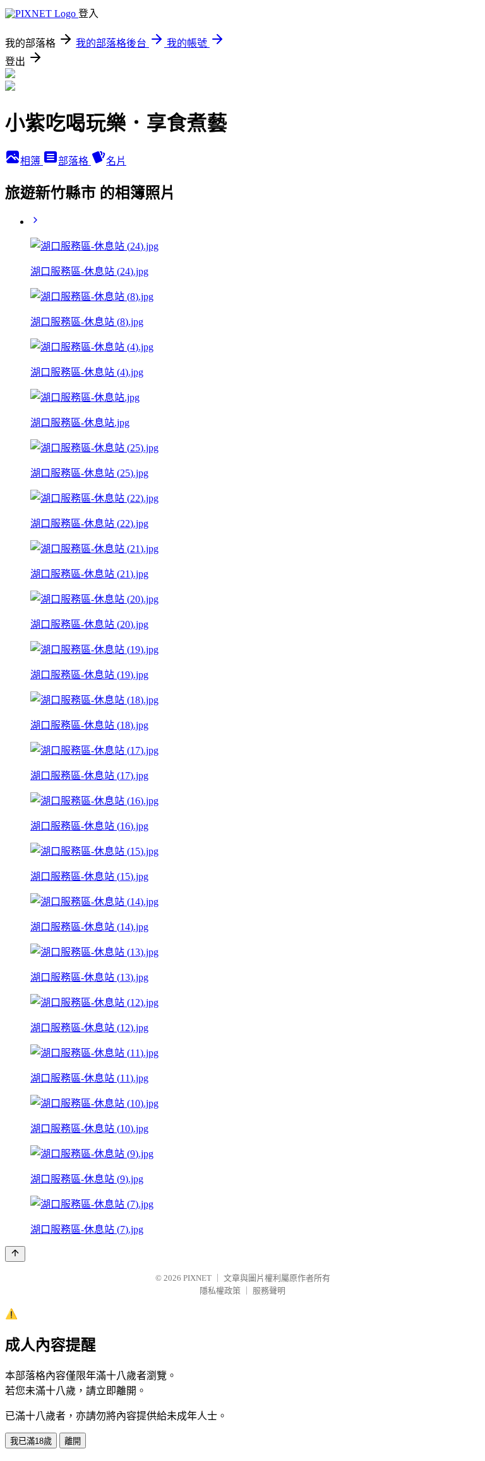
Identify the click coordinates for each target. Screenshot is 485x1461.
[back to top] (15, 1254)
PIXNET (197, 1278)
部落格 (74, 161)
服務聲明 (269, 1290)
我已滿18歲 (31, 1441)
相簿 (31, 161)
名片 (116, 161)
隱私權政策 (220, 1290)
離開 (72, 1441)
